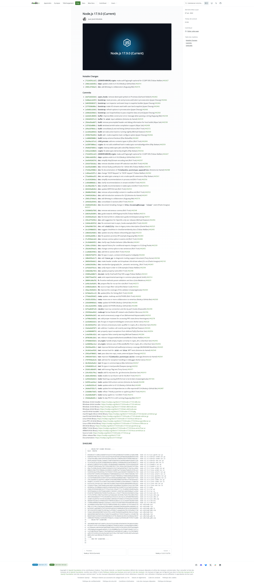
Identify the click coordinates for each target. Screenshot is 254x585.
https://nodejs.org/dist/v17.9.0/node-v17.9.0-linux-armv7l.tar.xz (121, 428)
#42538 (165, 122)
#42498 (141, 382)
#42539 (140, 119)
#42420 (160, 347)
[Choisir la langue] (216, 3)
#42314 (149, 277)
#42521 (87, 207)
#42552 (148, 192)
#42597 (140, 160)
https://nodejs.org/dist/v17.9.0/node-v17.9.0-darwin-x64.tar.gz (125, 416)
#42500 (155, 299)
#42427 (165, 80)
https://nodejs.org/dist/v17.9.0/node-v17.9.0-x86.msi (120, 402)
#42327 (148, 360)
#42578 (147, 167)
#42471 (130, 369)
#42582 (148, 173)
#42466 (164, 100)
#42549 (148, 132)
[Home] (36, 3)
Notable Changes (90, 76)
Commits (87, 92)
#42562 (138, 148)
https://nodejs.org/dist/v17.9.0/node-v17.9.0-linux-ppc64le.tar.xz (127, 421)
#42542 (141, 151)
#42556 (144, 179)
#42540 (153, 350)
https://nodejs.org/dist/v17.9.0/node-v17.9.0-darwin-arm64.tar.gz (132, 414)
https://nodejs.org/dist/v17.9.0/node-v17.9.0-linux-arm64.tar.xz (121, 430)
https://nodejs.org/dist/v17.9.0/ (108, 435)
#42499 (144, 223)
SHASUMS (87, 443)
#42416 (143, 392)
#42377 (138, 398)
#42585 (134, 303)
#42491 (145, 195)
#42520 (146, 322)
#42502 (135, 366)
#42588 (167, 170)
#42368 (147, 337)
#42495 (152, 229)
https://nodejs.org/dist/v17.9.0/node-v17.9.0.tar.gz (111, 433)
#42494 (145, 141)
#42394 (143, 268)
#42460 (135, 138)
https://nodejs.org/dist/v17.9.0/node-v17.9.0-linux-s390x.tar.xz (125, 423)
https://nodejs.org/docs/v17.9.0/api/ (108, 438)
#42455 (143, 249)
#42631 (148, 280)
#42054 (150, 331)
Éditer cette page (193, 31)
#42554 (145, 186)
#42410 (143, 372)
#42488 (134, 306)
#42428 (127, 252)
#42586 (145, 163)
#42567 (136, 363)
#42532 (143, 353)
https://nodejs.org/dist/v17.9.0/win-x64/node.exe (118, 409)
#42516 (142, 214)
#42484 (140, 239)
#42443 (145, 290)
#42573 (136, 283)
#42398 (130, 271)
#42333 (138, 233)
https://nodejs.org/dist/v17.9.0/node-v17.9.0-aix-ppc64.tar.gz (118, 426)
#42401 (151, 264)
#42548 (134, 210)
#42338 (165, 116)
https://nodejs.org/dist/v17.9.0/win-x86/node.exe (118, 407)
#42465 (140, 236)
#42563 (148, 315)
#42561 (156, 176)
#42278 (152, 318)
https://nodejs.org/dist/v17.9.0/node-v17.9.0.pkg (118, 411)
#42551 (147, 217)
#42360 (158, 113)
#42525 (152, 226)
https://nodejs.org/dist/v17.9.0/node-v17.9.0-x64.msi (120, 404)
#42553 (129, 189)
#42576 (137, 87)
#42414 (138, 84)
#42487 (161, 388)
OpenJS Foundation (74, 570)
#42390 (149, 309)
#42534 (130, 202)
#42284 (141, 334)
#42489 (130, 293)
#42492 (153, 325)
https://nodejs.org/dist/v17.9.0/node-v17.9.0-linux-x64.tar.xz (119, 419)
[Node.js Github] (220, 3)
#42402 (154, 97)
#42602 (138, 296)
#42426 (147, 328)
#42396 (145, 312)
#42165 (163, 261)
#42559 (162, 144)
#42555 (142, 183)
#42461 (137, 242)
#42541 (160, 357)
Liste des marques (138, 572)
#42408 (147, 125)
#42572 (148, 129)
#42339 (154, 245)
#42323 (144, 274)
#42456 (152, 220)
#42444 (142, 255)
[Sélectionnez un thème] (212, 3)
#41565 (151, 379)
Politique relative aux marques (113, 572)
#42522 (135, 287)
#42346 (157, 258)
